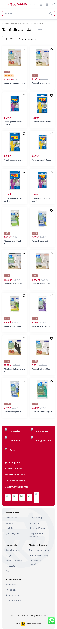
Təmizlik (9, 528)
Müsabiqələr (11, 590)
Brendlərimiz (42, 431)
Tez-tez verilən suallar (15, 475)
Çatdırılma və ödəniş (15, 481)
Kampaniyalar (12, 595)
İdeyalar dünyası (37, 528)
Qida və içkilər (12, 534)
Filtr (6, 39)
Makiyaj (9, 523)
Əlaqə (8, 571)
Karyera (13, 450)
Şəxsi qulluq (11, 518)
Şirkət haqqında (12, 463)
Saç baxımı (34, 523)
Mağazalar (14, 431)
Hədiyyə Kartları (44, 441)
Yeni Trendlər (15, 441)
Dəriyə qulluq (35, 518)
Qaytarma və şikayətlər (16, 487)
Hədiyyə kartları (13, 600)
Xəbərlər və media (14, 469)
